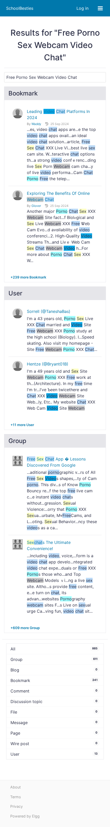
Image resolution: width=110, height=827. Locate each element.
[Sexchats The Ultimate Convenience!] (18, 543)
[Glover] (18, 195)
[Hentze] (18, 366)
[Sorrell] (18, 313)
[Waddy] (18, 113)
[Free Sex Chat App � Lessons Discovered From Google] (18, 460)
